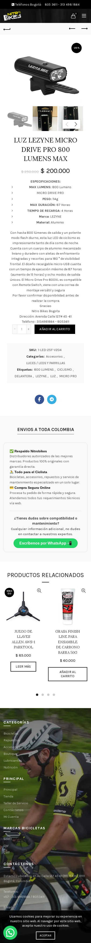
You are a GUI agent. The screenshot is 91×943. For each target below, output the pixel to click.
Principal (10, 790)
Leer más (23, 667)
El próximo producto (84, 28)
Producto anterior (72, 28)
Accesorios (54, 356)
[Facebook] (39, 399)
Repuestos (12, 740)
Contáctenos (14, 810)
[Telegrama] (51, 399)
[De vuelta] (7, 28)
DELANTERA (23, 376)
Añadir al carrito (54, 329)
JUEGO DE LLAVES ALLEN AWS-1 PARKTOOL (23, 639)
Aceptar (45, 935)
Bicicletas (11, 733)
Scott (8, 839)
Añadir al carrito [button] (68, 674)
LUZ (53, 376)
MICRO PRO (68, 376)
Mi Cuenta (11, 817)
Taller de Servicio (16, 803)
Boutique (10, 754)
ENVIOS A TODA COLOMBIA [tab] (45, 429)
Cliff (7, 853)
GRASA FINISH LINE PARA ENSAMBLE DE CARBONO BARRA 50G (67, 642)
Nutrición (11, 767)
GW (6, 846)
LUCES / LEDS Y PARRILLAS (45, 363)
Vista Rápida (39, 591)
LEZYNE (41, 376)
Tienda (8, 796)
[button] (10, 933)
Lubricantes (13, 761)
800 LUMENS (44, 370)
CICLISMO (64, 370)
